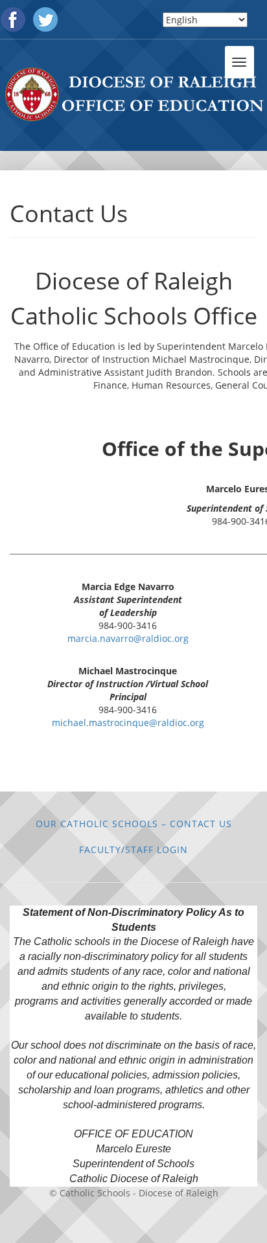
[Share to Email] (160, 766)
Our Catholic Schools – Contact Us (134, 823)
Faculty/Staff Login (133, 849)
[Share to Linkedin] (142, 766)
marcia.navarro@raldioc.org (128, 638)
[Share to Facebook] (106, 766)
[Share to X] (124, 766)
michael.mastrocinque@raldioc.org (128, 722)
